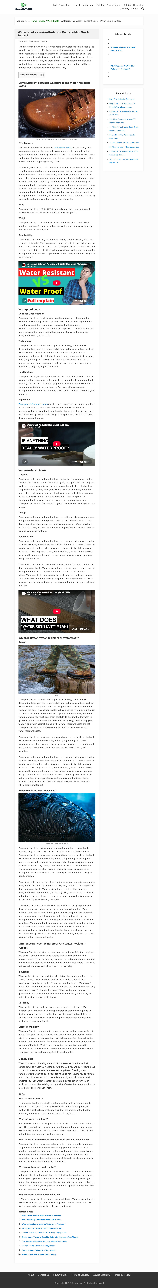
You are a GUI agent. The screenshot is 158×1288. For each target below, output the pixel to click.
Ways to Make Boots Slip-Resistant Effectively (41, 1215)
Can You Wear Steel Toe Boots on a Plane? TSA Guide (44, 1241)
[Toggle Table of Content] (40, 75)
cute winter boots (63, 147)
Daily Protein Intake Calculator (121, 99)
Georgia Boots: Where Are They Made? (38, 1246)
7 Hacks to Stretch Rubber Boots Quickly (39, 1254)
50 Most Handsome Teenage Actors (124, 147)
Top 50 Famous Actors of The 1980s (124, 143)
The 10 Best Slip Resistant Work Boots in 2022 (41, 1220)
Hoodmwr (78, 1283)
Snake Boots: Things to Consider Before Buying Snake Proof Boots (50, 1237)
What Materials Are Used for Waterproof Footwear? (44, 1224)
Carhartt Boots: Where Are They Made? (39, 1250)
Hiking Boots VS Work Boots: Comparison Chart (42, 1228)
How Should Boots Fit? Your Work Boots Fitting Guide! (44, 1233)
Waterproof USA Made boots (33, 404)
